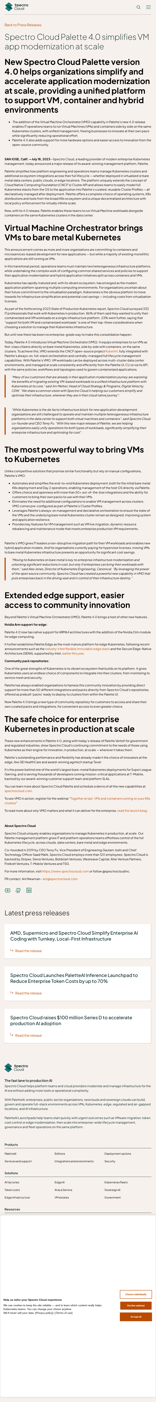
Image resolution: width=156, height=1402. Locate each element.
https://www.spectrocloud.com (65, 871)
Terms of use (64, 1312)
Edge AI (60, 1182)
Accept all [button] (136, 1317)
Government (112, 1197)
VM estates (62, 1197)
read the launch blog (132, 811)
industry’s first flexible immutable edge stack (77, 649)
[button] (148, 7)
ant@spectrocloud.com (60, 879)
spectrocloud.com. (19, 791)
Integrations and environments (74, 1161)
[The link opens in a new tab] (18, 890)
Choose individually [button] (135, 1294)
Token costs (12, 1189)
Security (109, 1161)
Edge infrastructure (17, 1197)
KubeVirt (111, 351)
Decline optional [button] (136, 1305)
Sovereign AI (112, 1189)
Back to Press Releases (23, 25)
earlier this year (73, 653)
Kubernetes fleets (116, 1182)
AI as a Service (63, 1189)
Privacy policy (44, 1312)
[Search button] (138, 7)
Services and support (18, 1161)
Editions (60, 1153)
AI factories (12, 1182)
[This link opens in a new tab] (8, 890)
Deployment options (117, 1153)
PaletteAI (10, 1153)
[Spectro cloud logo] (17, 7)
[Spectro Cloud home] (16, 1067)
